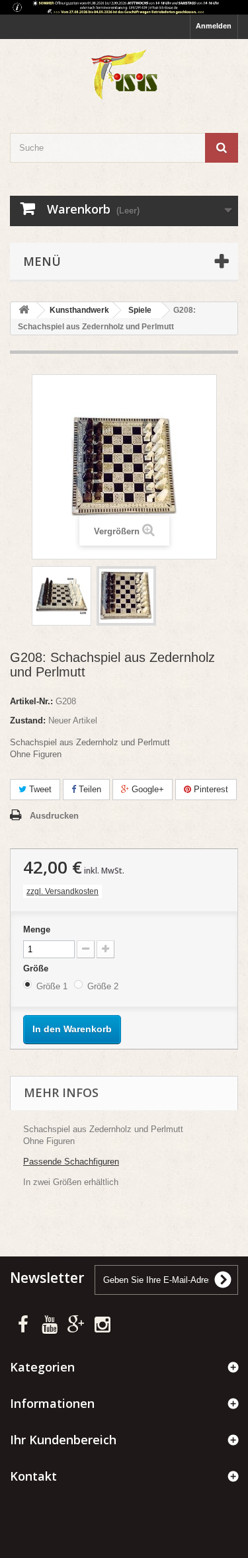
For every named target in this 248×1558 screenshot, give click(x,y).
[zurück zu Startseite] (23, 310)
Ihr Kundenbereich (63, 1440)
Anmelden (213, 26)
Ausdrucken (54, 816)
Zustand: (28, 720)
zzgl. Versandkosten (62, 891)
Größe (37, 968)
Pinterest (209, 789)
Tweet (39, 789)
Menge (36, 929)
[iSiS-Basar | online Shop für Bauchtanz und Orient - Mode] (124, 74)
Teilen (88, 789)
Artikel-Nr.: (31, 701)
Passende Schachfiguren (71, 1162)
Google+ (146, 789)
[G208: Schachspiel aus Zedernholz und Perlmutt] (61, 596)
